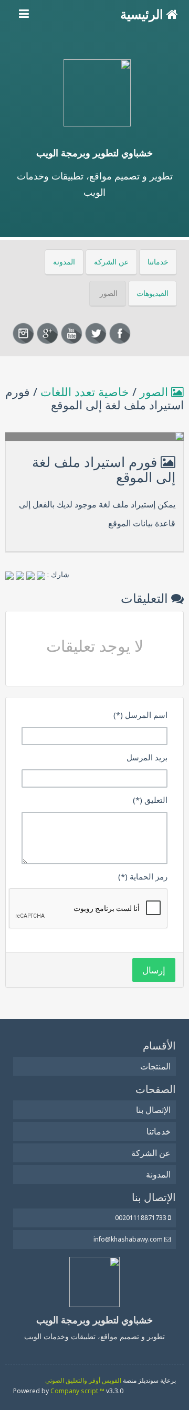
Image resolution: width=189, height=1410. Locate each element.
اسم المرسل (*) (140, 714)
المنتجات (155, 1066)
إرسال (153, 970)
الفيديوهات (152, 293)
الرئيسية (143, 14)
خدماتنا (158, 262)
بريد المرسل (147, 757)
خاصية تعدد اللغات (84, 391)
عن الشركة (111, 262)
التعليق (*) (150, 799)
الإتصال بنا (153, 1110)
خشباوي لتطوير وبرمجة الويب (94, 152)
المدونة (64, 262)
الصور (109, 293)
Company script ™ (77, 1390)
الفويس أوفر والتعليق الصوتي (83, 1380)
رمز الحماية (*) (142, 876)
